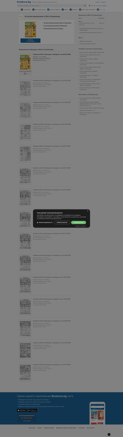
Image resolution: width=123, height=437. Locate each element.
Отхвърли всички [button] (62, 222)
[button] (44, 222)
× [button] (87, 211)
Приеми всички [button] (78, 222)
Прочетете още (57, 218)
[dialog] (61, 218)
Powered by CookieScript (80, 226)
